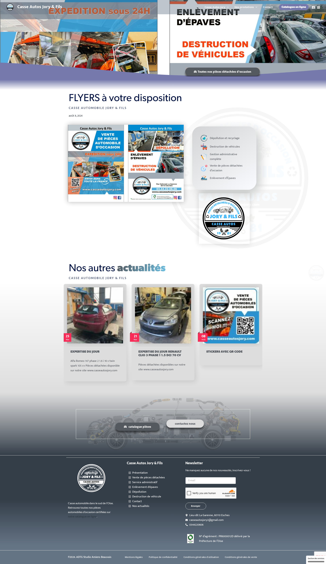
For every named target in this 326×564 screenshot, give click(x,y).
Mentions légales (134, 557)
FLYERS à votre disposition (228, 321)
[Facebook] (313, 7)
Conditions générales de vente (241, 557)
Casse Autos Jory (215, 7)
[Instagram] (318, 7)
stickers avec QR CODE (156, 351)
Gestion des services (316, 558)
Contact (268, 7)
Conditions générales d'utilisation (201, 557)
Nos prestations (244, 7)
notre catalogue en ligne (82, 516)
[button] (227, 7)
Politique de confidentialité (163, 557)
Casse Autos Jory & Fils (39, 7)
